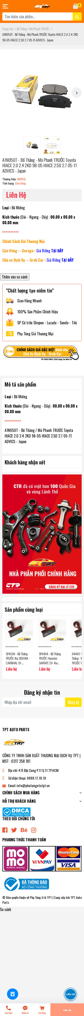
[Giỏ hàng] (76, 6)
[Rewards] (12, 994)
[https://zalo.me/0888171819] (42, 354)
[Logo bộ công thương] (25, 883)
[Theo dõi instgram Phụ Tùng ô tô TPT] (33, 829)
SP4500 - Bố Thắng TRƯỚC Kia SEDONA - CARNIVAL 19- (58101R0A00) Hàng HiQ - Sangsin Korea (18, 662)
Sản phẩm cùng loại (24, 609)
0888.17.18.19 (36, 778)
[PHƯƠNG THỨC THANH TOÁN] (42, 858)
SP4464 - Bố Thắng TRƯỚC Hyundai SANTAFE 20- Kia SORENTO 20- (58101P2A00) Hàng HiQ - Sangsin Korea (50, 665)
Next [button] (76, 92)
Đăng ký (73, 702)
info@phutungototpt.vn (33, 785)
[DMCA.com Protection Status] (16, 811)
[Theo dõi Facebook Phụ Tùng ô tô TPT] (4, 829)
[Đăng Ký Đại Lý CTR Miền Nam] (42, 534)
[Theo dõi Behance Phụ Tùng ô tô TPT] (24, 829)
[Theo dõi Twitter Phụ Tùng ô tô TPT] (14, 829)
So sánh (5, 909)
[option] (42, 92)
